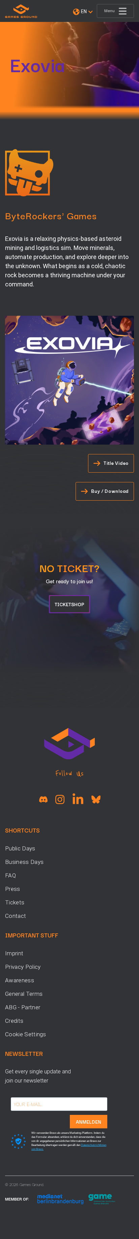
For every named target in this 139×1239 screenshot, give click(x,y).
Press (12, 888)
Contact (15, 915)
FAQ (10, 875)
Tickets (14, 902)
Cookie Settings (25, 1034)
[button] (82, 12)
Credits (14, 1020)
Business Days (24, 861)
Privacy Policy (22, 966)
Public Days (20, 848)
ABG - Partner (22, 1007)
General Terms (24, 993)
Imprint (14, 953)
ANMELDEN (88, 1121)
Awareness (19, 980)
